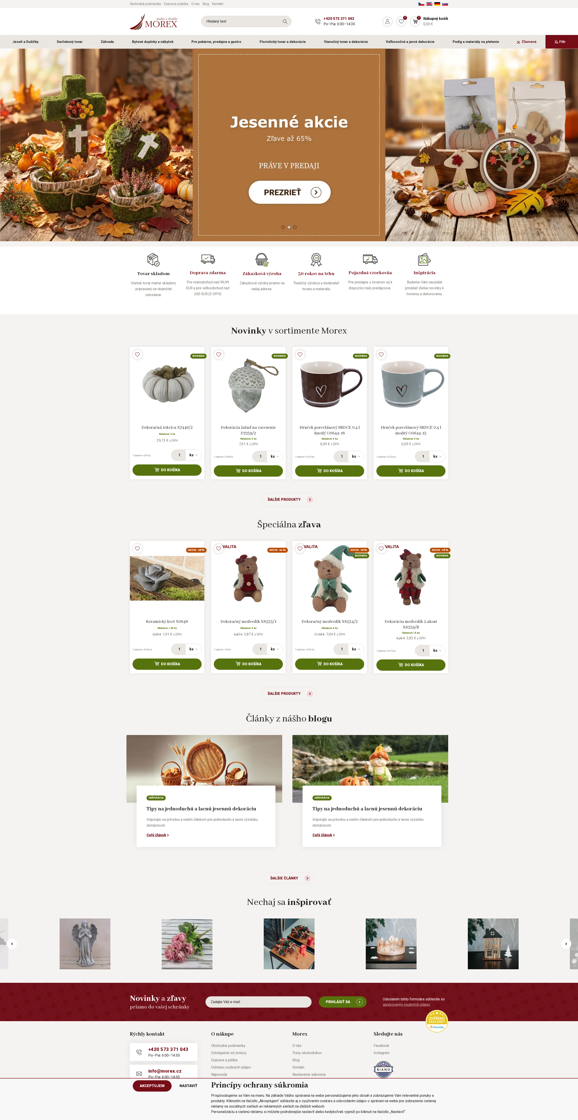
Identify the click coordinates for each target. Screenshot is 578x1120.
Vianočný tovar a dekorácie (346, 42)
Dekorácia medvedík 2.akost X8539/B (411, 624)
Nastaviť (188, 1086)
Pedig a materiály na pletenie (476, 42)
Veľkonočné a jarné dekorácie (410, 42)
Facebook (381, 1045)
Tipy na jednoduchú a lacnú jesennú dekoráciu (201, 809)
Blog (206, 4)
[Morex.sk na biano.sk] (383, 1069)
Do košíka (170, 470)
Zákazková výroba (262, 274)
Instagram (381, 1053)
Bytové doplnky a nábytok (152, 42)
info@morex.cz (165, 1071)
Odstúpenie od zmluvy (229, 1053)
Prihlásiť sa (338, 1002)
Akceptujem (152, 1086)
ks (191, 455)
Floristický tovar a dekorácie (283, 42)
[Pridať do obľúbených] (137, 354)
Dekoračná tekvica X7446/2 (167, 427)
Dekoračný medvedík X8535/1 (248, 621)
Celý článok (156, 835)
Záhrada (107, 42)
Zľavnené (529, 42)
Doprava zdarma (208, 273)
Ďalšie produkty (284, 499)
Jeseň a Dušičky (25, 42)
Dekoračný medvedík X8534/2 (330, 621)
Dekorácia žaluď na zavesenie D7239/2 (248, 430)
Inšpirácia (425, 273)
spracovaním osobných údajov (406, 1004)
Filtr (562, 42)
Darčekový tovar (70, 42)
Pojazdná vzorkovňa (370, 273)
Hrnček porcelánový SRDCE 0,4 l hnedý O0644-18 (330, 430)
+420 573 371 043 (339, 18)
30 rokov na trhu (316, 274)
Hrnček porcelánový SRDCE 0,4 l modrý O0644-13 (411, 430)
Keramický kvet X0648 (167, 621)
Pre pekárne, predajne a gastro (216, 42)
